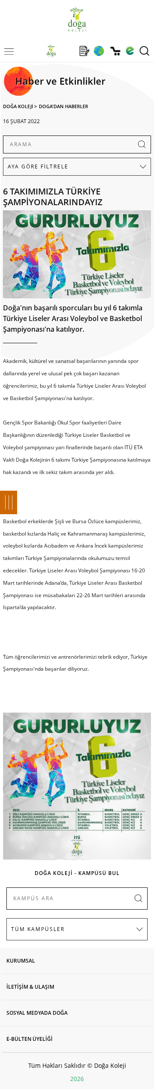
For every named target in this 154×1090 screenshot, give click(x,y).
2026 (77, 1079)
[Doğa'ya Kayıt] (84, 51)
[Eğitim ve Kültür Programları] (98, 51)
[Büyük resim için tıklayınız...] (77, 256)
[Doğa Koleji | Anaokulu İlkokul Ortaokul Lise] (77, 19)
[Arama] (144, 51)
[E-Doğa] (129, 51)
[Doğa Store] (115, 51)
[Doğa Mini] (67, 51)
